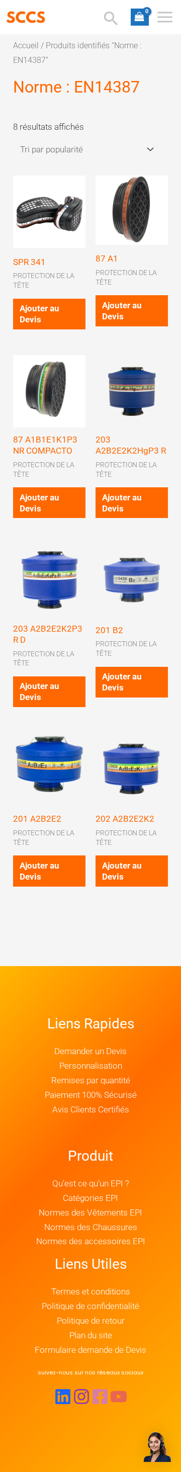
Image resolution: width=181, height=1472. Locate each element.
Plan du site (90, 1335)
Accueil (26, 45)
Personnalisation (90, 1066)
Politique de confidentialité (90, 1306)
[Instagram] (81, 1396)
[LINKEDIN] (62, 1396)
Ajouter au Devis (39, 313)
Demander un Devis (90, 1051)
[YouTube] (118, 1396)
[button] (90, 1372)
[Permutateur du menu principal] (165, 17)
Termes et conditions (90, 1291)
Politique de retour (91, 1321)
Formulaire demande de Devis (90, 1350)
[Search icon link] (111, 20)
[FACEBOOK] (100, 1396)
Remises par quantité (90, 1080)
